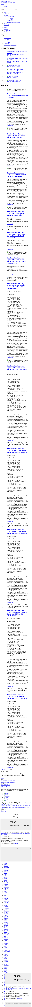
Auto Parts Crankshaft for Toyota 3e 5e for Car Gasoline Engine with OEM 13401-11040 (17, 450)
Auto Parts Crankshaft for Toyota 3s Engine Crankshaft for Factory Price (17, 95)
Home (5, 12)
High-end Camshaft (11, 77)
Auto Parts (17, 807)
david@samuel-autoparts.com (8, 782)
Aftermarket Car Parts (16, 805)
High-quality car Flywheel (13, 66)
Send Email (3, 811)
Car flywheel (10, 20)
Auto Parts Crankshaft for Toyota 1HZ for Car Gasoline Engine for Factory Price (16, 174)
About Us (6, 13)
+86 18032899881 (5, 785)
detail (11, 125)
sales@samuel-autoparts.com (8, 780)
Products (6, 15)
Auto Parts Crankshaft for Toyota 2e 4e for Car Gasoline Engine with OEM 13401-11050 (17, 531)
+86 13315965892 (5, 786)
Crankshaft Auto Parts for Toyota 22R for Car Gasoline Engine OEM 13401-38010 (16, 135)
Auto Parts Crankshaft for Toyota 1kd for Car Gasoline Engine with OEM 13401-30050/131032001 (16, 286)
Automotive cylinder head (13, 22)
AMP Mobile (9, 804)
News (5, 23)
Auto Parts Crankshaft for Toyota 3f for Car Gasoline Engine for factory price (15, 213)
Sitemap (3, 804)
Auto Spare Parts (10, 807)
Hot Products (28, 803)
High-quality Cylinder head (13, 81)
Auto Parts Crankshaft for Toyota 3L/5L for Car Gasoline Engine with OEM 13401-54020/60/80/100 (17, 613)
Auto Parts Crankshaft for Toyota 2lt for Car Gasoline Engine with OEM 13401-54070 (17, 696)
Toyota (11, 19)
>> (6, 769)
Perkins (8, 40)
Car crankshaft (10, 16)
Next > (4, 769)
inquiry (8, 125)
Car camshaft (7, 43)
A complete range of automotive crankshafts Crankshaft (15, 72)
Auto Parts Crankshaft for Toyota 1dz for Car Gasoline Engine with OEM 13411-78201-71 (17, 368)
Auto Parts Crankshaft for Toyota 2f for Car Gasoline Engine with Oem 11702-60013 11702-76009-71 (16, 260)
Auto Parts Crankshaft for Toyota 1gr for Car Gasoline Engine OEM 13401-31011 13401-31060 (16, 235)
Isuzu (11, 18)
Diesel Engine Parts (5, 805)
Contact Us (6, 25)
